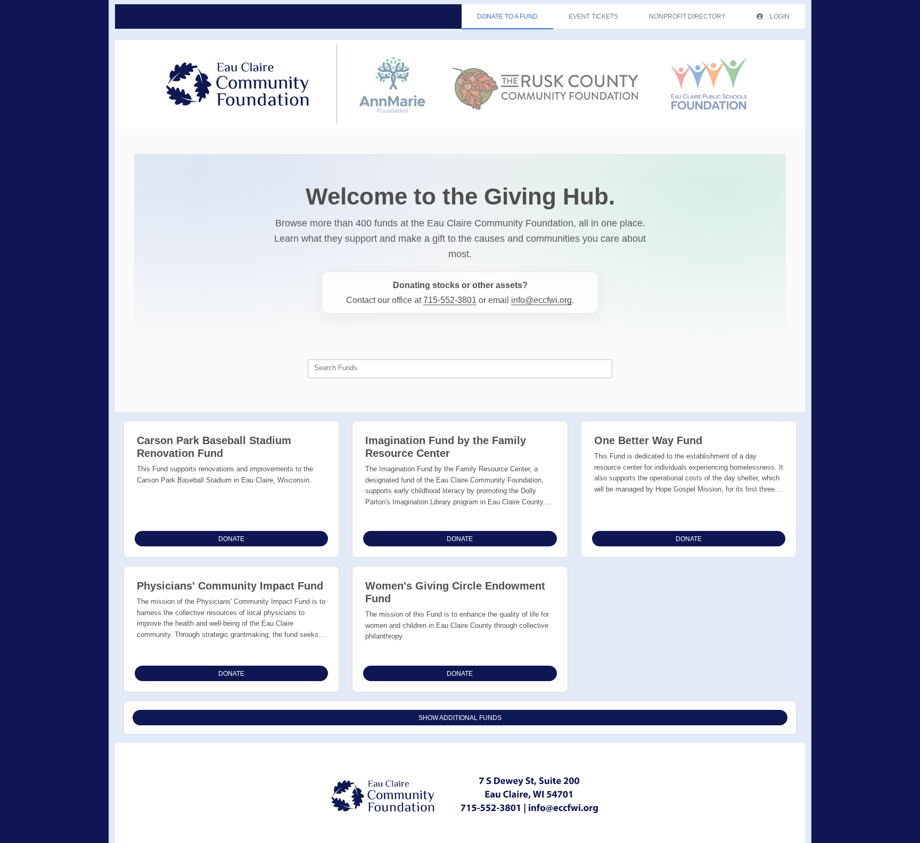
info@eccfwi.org (541, 300)
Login (779, 16)
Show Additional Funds (460, 718)
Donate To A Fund (507, 16)
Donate (231, 539)
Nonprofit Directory (687, 16)
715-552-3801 (450, 300)
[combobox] (460, 369)
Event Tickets (593, 16)
